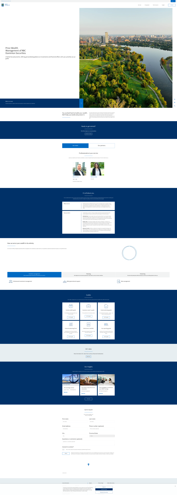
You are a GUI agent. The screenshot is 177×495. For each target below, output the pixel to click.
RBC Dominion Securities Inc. (6, 1)
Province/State (93, 433)
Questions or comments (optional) (72, 439)
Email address (66, 426)
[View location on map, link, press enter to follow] (88, 466)
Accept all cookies (104, 489)
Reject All (104, 487)
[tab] (34, 274)
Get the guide (71, 317)
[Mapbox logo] (65, 472)
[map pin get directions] (88, 464)
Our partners (101, 145)
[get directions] (88, 464)
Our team (75, 145)
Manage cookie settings (104, 492)
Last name (92, 419)
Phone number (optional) (96, 426)
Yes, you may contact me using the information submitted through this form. (78, 449)
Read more (88, 356)
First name (65, 419)
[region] (88, 466)
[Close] (175, 486)
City (63, 433)
